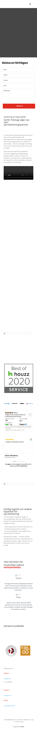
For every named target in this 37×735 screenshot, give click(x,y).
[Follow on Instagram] (16, 713)
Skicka (19, 106)
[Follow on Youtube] (23, 713)
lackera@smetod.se (9, 706)
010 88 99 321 (8, 695)
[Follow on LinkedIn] (20, 713)
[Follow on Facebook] (13, 713)
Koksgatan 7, (7, 679)
